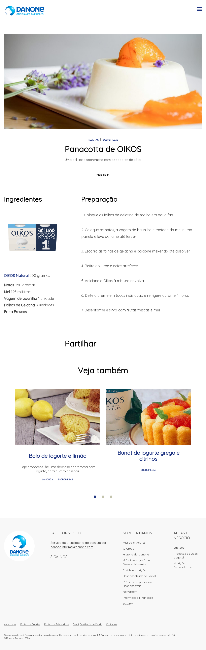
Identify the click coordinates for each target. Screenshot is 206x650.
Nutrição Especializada (183, 565)
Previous (6, 414)
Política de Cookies (30, 624)
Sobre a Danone (138, 533)
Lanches (47, 479)
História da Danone (136, 554)
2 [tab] (103, 496)
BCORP (128, 603)
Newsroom (130, 591)
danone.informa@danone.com (71, 547)
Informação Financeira (138, 598)
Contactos (111, 624)
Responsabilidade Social (139, 576)
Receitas (93, 139)
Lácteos (179, 547)
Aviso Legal (10, 624)
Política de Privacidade (56, 624)
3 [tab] (111, 496)
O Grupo (128, 548)
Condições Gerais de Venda (87, 624)
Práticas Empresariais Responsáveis (137, 584)
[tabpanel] (57, 435)
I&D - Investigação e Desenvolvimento (136, 562)
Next (200, 414)
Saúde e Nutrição (134, 570)
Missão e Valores (134, 542)
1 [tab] (95, 496)
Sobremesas (110, 139)
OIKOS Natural (16, 275)
